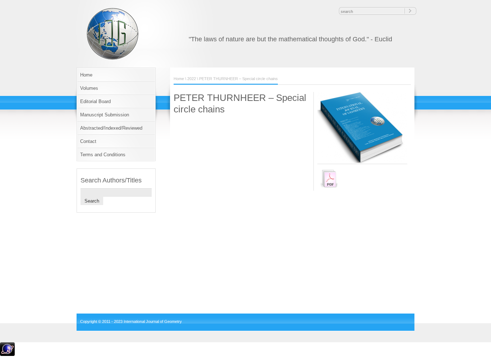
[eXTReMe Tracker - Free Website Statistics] (7, 354)
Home (86, 75)
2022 (191, 78)
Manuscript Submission (104, 114)
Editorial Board (95, 101)
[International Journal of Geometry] (113, 58)
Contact (88, 141)
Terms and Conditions (102, 154)
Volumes (89, 88)
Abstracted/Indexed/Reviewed (111, 128)
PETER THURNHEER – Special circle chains (238, 78)
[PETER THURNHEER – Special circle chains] (364, 162)
